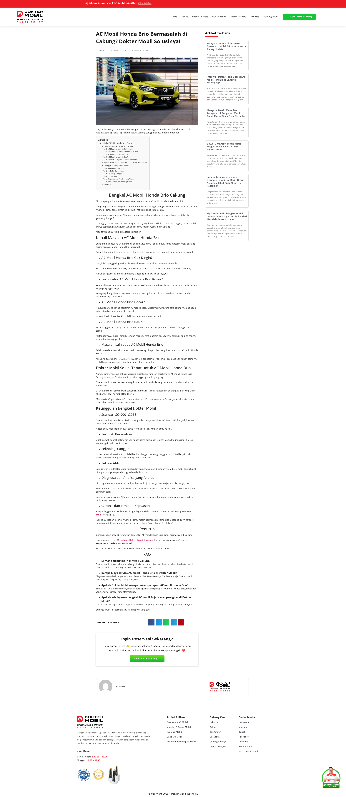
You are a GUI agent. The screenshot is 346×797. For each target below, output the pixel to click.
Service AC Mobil (140, 51)
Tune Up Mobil (174, 732)
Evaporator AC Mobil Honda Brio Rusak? (123, 152)
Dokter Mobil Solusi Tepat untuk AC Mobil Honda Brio (125, 162)
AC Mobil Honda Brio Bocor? (118, 154)
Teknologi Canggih (115, 173)
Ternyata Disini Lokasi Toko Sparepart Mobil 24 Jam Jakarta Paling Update (226, 46)
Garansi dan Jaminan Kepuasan (120, 182)
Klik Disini (122, 3)
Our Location (219, 16)
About (184, 16)
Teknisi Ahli (112, 176)
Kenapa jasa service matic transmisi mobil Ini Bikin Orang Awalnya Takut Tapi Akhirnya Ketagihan (225, 181)
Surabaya (214, 736)
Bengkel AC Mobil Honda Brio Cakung (116, 143)
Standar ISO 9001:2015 (116, 168)
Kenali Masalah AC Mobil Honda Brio (118, 146)
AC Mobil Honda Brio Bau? (118, 157)
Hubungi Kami (270, 16)
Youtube (243, 727)
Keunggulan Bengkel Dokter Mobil (117, 165)
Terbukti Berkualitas (116, 171)
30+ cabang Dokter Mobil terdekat (135, 540)
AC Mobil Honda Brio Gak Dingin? (120, 149)
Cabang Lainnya (218, 741)
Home (174, 16)
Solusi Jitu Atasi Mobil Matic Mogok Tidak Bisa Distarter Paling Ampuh (224, 146)
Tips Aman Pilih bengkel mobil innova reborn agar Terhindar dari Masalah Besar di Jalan (227, 216)
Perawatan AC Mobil (177, 722)
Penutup (107, 184)
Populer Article (200, 16)
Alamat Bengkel (218, 746)
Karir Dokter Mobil (248, 751)
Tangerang (215, 732)
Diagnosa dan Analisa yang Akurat (121, 179)
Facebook (244, 736)
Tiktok (242, 732)
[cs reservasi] (331, 778)
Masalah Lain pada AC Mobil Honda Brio (123, 160)
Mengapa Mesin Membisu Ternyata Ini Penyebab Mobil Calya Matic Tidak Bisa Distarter (226, 113)
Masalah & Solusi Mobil (179, 727)
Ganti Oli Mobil (174, 736)
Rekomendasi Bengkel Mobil (181, 741)
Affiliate (255, 16)
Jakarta (214, 722)
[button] (151, 622)
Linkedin (243, 741)
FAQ (105, 187)
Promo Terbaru (238, 16)
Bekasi (213, 727)
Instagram (244, 722)
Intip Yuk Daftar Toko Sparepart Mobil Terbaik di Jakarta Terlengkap (226, 79)
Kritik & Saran (246, 746)
